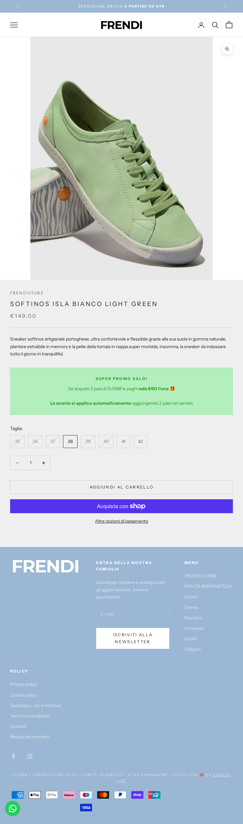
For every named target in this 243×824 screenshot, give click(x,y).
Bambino (193, 618)
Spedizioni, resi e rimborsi (35, 705)
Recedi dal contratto (30, 737)
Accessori (194, 628)
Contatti (18, 726)
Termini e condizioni (30, 716)
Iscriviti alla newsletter (133, 638)
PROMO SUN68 (200, 576)
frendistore (27, 293)
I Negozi (192, 649)
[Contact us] (12, 808)
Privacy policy (23, 684)
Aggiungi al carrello (122, 486)
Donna (191, 607)
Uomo (190, 597)
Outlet (190, 639)
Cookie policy (23, 695)
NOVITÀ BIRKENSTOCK (208, 586)
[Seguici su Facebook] (13, 756)
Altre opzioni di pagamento (121, 521)
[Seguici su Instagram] (30, 756)
